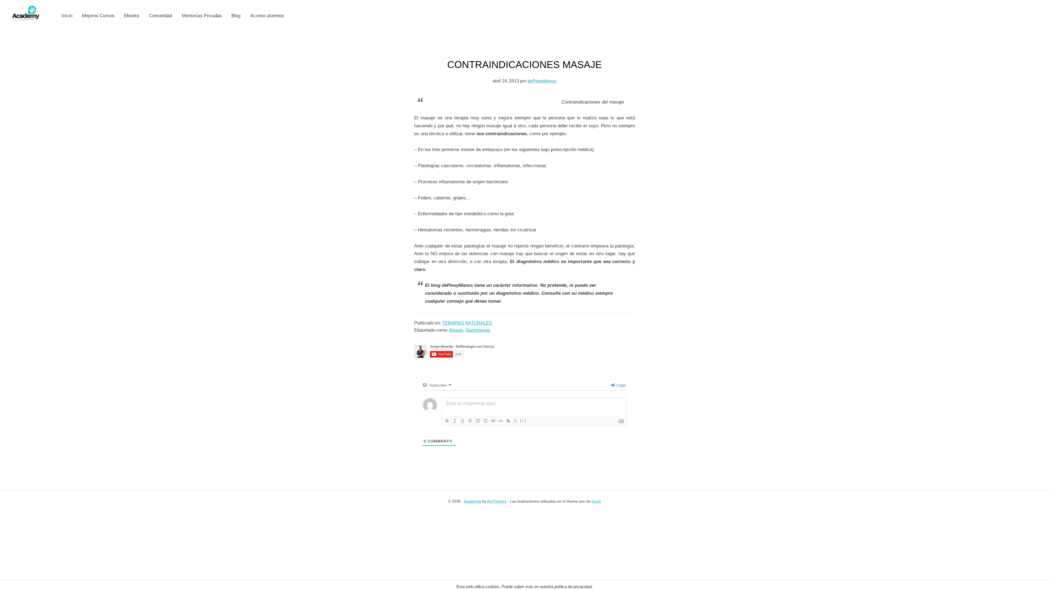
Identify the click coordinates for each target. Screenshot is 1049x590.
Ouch (596, 501)
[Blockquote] (493, 421)
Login (620, 385)
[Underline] (462, 421)
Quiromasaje (477, 330)
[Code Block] (501, 421)
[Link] (508, 421)
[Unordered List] (485, 421)
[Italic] (455, 421)
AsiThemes (496, 501)
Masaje (456, 330)
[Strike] (470, 421)
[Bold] (447, 421)
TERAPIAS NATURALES (467, 323)
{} (515, 420)
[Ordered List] (478, 421)
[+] (523, 420)
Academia (472, 501)
